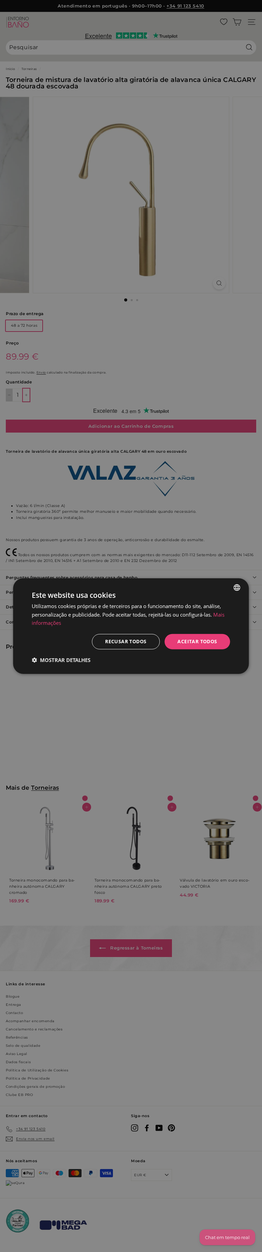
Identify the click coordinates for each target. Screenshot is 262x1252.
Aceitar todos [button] (197, 641)
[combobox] (237, 587)
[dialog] (131, 626)
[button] (61, 660)
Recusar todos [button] (125, 641)
